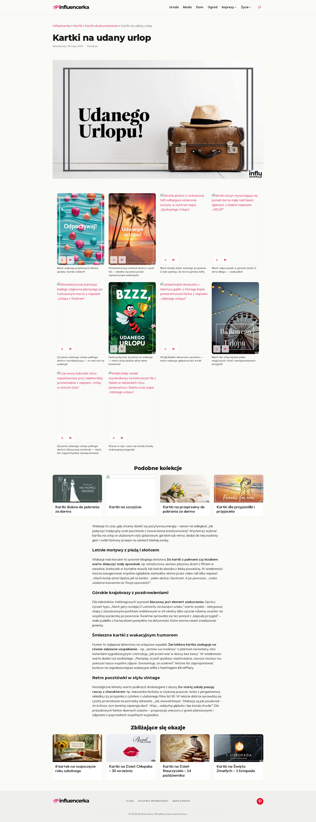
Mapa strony (181, 800)
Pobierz (62, 259)
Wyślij (70, 259)
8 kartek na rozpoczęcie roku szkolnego (75, 768)
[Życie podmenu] (250, 7)
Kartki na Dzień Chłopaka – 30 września (130, 768)
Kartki (77, 26)
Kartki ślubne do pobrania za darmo (77, 509)
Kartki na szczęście (125, 507)
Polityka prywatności (153, 800)
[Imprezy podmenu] (235, 7)
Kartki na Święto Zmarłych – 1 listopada (236, 768)
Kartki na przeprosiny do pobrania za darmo (184, 509)
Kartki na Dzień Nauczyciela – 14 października (177, 771)
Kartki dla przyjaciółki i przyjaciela (236, 509)
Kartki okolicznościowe (101, 26)
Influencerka (61, 26)
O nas (130, 800)
